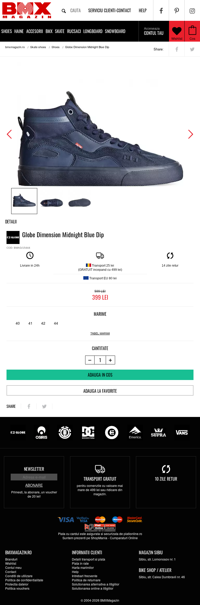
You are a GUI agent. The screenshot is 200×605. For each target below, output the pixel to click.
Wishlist (176, 38)
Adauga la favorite (100, 391)
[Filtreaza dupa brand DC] (88, 432)
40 (18, 323)
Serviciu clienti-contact (109, 10)
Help (75, 571)
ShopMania (99, 538)
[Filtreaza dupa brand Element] (65, 432)
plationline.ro (133, 533)
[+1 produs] (110, 360)
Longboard (92, 31)
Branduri (11, 559)
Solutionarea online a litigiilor (92, 588)
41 (30, 323)
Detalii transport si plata (88, 559)
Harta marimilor (83, 567)
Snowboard (115, 31)
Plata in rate (80, 563)
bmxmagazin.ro (15, 47)
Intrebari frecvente (84, 576)
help (143, 10)
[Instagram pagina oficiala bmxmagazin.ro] (192, 10)
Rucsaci (74, 31)
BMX (49, 31)
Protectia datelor (16, 584)
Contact (10, 571)
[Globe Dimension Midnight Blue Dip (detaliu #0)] (24, 201)
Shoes (6, 31)
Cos (192, 38)
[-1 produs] (89, 360)
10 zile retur (166, 479)
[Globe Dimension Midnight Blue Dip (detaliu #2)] (79, 201)
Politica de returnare (86, 580)
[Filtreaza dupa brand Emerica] (135, 432)
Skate (60, 31)
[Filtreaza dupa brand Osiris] (41, 432)
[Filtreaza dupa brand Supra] (158, 432)
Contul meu (13, 567)
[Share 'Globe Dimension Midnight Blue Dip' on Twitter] (192, 49)
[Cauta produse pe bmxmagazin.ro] (64, 10)
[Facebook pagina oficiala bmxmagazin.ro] (161, 10)
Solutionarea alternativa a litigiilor (95, 584)
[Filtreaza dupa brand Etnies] (112, 432)
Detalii (11, 221)
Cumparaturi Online (124, 538)
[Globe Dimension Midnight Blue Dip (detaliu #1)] (52, 201)
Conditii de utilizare (19, 576)
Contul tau (154, 31)
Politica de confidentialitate (24, 580)
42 (43, 323)
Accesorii (34, 31)
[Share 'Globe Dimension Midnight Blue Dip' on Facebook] (176, 49)
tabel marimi (100, 333)
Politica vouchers (17, 588)
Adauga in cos (100, 375)
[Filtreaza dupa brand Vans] (182, 432)
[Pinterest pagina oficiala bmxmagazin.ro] (176, 10)
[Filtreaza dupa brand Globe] (18, 432)
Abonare (34, 485)
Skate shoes (38, 47)
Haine (19, 31)
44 (56, 323)
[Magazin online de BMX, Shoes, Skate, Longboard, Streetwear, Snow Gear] (26, 10)
